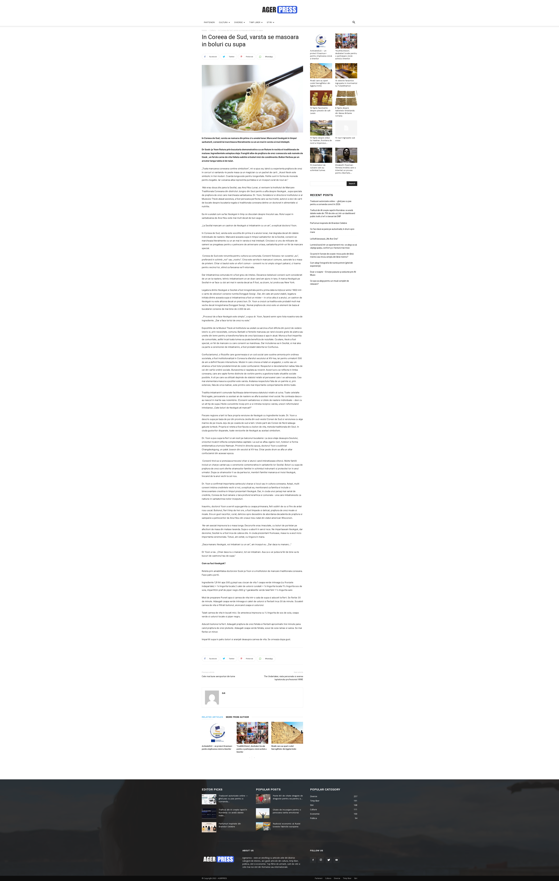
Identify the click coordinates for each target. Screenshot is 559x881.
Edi (223, 693)
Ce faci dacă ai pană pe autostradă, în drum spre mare (332, 230)
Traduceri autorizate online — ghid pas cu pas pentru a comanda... (233, 799)
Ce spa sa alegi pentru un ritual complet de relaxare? (329, 282)
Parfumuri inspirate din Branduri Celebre (328, 223)
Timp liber (254, 22)
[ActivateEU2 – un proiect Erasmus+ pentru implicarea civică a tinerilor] (217, 733)
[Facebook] (313, 860)
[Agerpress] (279, 9)
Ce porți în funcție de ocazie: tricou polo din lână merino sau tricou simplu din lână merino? (332, 255)
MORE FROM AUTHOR (237, 717)
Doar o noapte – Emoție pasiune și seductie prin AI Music (333, 273)
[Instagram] (321, 860)
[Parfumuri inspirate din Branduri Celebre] (209, 827)
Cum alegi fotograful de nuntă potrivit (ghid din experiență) (331, 264)
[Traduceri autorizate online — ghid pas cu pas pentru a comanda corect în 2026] (209, 799)
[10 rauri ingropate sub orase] (346, 128)
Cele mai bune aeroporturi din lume (218, 676)
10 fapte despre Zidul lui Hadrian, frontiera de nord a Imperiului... (321, 140)
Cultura (223, 22)
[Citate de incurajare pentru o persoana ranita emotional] (262, 813)
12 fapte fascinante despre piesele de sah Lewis (320, 110)
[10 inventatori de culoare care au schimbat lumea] (321, 155)
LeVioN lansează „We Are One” (324, 239)
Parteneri (209, 22)
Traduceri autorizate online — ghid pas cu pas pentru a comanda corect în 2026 (330, 202)
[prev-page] (249, 758)
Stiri (269, 22)
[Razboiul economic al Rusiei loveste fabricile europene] (263, 826)
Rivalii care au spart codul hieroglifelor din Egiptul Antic (320, 83)
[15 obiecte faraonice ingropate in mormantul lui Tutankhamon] (346, 70)
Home (204, 30)
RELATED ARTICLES (212, 717)
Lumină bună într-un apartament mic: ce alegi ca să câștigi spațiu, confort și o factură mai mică (333, 246)
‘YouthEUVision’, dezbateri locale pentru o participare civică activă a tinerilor (251, 749)
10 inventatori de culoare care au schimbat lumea (318, 167)
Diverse (238, 22)
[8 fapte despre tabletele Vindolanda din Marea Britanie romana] (346, 98)
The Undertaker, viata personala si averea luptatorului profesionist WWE (283, 678)
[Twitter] (329, 860)
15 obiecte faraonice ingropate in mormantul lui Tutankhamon (346, 83)
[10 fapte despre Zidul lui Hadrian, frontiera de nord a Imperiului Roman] (321, 128)
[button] (353, 22)
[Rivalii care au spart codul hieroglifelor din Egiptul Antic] (287, 733)
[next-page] (254, 758)
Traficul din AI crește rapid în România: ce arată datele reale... (233, 812)
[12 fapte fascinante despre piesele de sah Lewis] (321, 98)
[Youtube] (336, 860)
